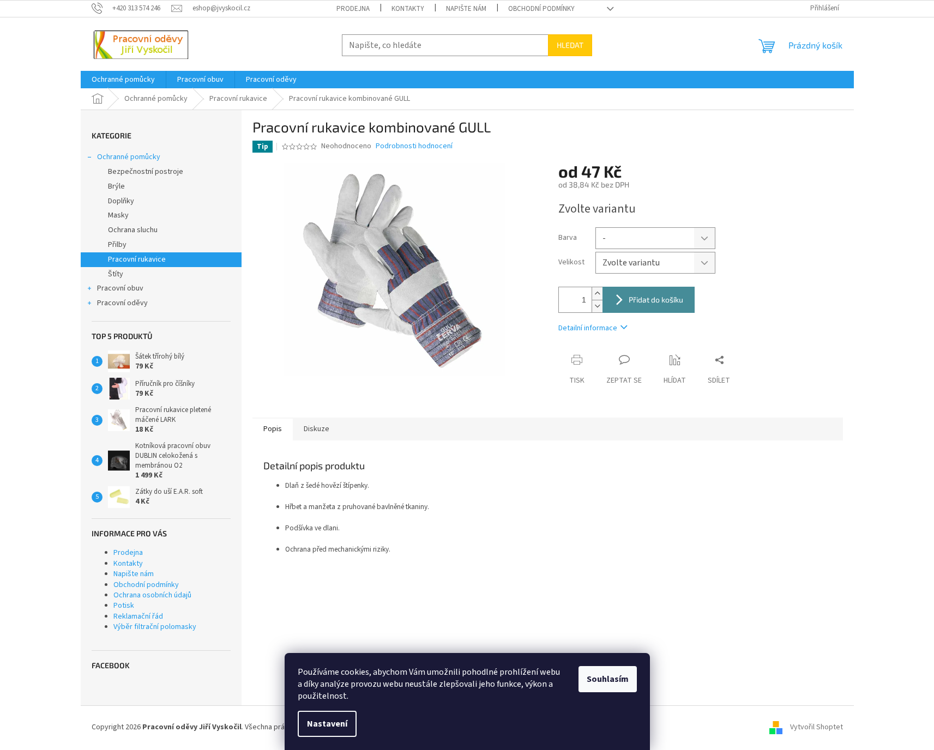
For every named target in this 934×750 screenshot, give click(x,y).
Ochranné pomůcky (128, 157)
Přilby (117, 244)
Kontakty (407, 9)
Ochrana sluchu (133, 230)
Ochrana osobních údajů (152, 595)
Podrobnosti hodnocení (414, 146)
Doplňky (121, 201)
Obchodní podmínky (541, 9)
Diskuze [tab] (316, 429)
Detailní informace (587, 328)
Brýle (116, 186)
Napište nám (466, 9)
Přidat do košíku (656, 299)
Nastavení (327, 724)
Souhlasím (608, 679)
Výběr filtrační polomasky (154, 626)
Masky (118, 215)
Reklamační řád (138, 616)
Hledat (570, 45)
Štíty (115, 274)
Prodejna (353, 9)
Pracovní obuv (120, 288)
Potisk (123, 605)
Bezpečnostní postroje (145, 171)
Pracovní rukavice (137, 259)
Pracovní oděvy (122, 303)
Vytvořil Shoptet (816, 727)
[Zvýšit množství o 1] (597, 293)
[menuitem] (123, 79)
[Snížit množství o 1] (597, 306)
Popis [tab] (272, 429)
